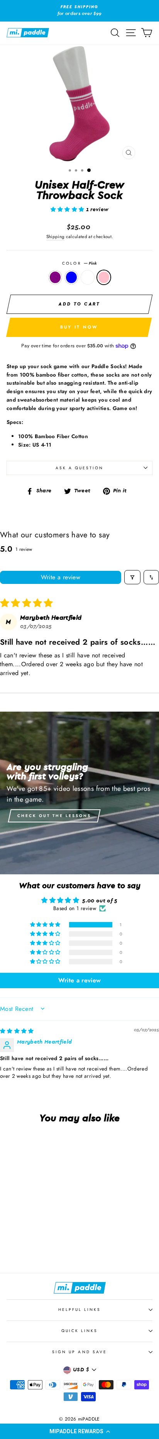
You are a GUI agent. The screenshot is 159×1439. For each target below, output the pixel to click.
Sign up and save (79, 1352)
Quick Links (79, 1331)
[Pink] (48, 1246)
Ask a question (80, 468)
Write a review (61, 577)
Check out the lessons (54, 816)
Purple (55, 277)
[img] (17, 1031)
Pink (103, 277)
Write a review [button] (79, 980)
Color (79, 263)
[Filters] (132, 577)
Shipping (55, 236)
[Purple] (21, 1246)
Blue (71, 277)
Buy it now (79, 327)
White (87, 277)
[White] (39, 1246)
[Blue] (30, 1246)
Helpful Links (79, 1309)
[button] (79, 1431)
